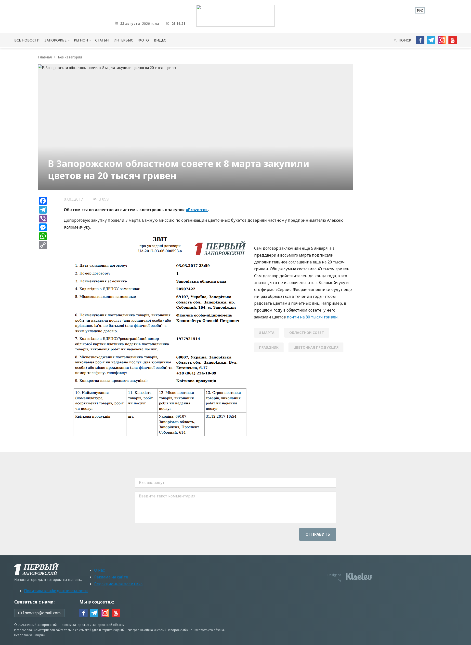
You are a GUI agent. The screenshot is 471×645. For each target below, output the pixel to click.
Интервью (123, 40)
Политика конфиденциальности (56, 590)
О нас (99, 570)
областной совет (306, 332)
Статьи (102, 40)
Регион (81, 40)
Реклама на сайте (111, 577)
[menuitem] (420, 10)
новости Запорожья (74, 625)
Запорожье (55, 40)
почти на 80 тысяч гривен (312, 317)
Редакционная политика (118, 584)
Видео (160, 40)
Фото (143, 40)
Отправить (317, 534)
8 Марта (267, 332)
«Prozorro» (197, 209)
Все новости (26, 40)
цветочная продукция (316, 347)
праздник (269, 347)
